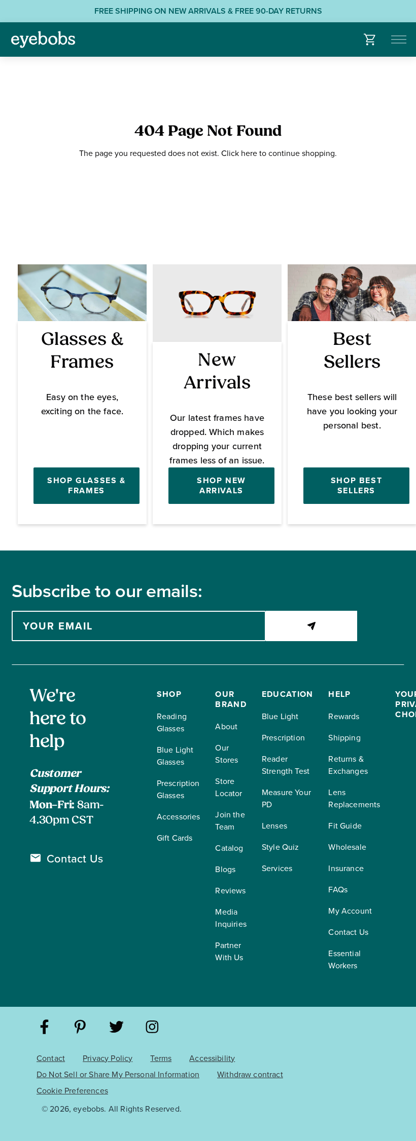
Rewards (343, 716)
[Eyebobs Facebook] (44, 1028)
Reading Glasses (172, 722)
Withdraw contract (250, 1074)
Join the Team (230, 821)
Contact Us (75, 859)
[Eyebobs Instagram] (152, 1028)
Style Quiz (280, 847)
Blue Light (280, 716)
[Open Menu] (399, 39)
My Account (350, 911)
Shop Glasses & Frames (86, 485)
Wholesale (347, 847)
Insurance (345, 868)
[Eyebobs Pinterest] (80, 1028)
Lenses (274, 826)
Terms (160, 1058)
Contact (51, 1058)
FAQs (338, 889)
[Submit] (311, 626)
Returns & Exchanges (347, 765)
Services (277, 868)
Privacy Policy (107, 1058)
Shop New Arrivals (221, 485)
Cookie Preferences (72, 1090)
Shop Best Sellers (356, 485)
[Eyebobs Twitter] (116, 1028)
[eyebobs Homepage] (43, 39)
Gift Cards (175, 838)
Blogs (225, 869)
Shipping (344, 737)
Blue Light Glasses (175, 756)
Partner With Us (229, 951)
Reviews (230, 890)
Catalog (229, 848)
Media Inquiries (230, 918)
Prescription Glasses (178, 789)
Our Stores (226, 754)
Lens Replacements (354, 798)
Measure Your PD (286, 798)
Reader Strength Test (285, 765)
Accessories (178, 816)
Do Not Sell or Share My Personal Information (118, 1074)
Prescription (283, 737)
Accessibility (212, 1058)
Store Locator (228, 787)
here (249, 153)
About (226, 726)
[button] (370, 39)
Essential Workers (344, 959)
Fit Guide (344, 826)
